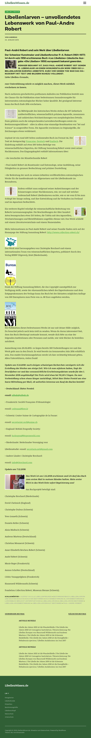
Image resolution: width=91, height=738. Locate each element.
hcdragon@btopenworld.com (26, 435)
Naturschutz (9, 714)
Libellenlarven (50, 601)
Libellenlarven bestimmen (71, 601)
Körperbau (8, 704)
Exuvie (21, 598)
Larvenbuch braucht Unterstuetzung (23, 601)
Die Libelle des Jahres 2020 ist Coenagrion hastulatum (43, 628)
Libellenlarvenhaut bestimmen (47, 603)
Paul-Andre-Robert (72, 603)
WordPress (62, 730)
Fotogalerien (9, 697)
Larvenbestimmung (74, 598)
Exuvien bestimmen (35, 598)
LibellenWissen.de (17, 3)
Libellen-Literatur (12, 12)
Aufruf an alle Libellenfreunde (36, 596)
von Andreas (11, 37)
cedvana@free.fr (20, 408)
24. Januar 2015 (12, 40)
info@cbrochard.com (22, 462)
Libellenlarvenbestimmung (18, 603)
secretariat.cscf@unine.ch (24, 422)
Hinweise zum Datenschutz (40, 730)
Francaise (31, 141)
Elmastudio (20, 732)
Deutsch (41, 141)
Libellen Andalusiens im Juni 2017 (52, 640)
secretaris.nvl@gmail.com (40, 449)
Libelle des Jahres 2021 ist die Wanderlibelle (37, 627)
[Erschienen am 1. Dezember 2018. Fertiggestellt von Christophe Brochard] (15, 482)
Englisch (54, 141)
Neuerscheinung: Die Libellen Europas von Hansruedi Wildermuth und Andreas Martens (44, 632)
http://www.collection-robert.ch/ (63, 232)
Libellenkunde (10, 701)
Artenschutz (9, 717)
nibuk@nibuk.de (20, 395)
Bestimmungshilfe (11, 707)
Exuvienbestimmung (54, 598)
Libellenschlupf (10, 710)
